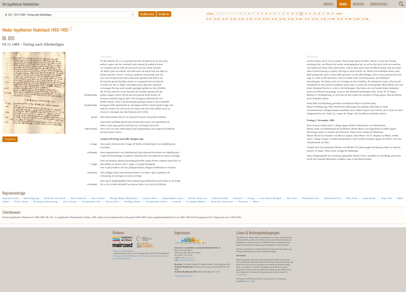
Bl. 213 (241, 18)
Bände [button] (343, 4)
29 (333, 13)
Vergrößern (10, 139)
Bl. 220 (357, 18)
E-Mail (216, 272)
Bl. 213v (250, 18)
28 (328, 13)
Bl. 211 (209, 18)
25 (315, 13)
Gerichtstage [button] (378, 4)
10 (249, 13)
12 (257, 13)
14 (266, 13)
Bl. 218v (332, 18)
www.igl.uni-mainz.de (187, 260)
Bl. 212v (233, 18)
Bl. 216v (299, 18)
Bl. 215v (283, 18)
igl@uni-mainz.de (187, 258)
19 (288, 13)
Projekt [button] (328, 4)
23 (306, 13)
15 (270, 13)
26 (319, 13)
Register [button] (358, 4)
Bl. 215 (274, 18)
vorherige (210, 13)
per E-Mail (251, 281)
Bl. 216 (291, 18)
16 (275, 13)
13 (262, 13)
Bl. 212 (225, 18)
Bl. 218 (323, 18)
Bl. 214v (266, 18)
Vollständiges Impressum (183, 276)
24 (310, 13)
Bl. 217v (315, 18)
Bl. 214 (258, 18)
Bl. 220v (365, 18)
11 (253, 13)
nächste (339, 13)
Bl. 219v (348, 18)
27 (323, 13)
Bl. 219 (340, 18)
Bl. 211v (217, 18)
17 (279, 13)
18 (283, 13)
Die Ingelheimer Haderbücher (20, 4)
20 (292, 13)
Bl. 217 (307, 18)
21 (297, 13)
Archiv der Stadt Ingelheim (124, 251)
